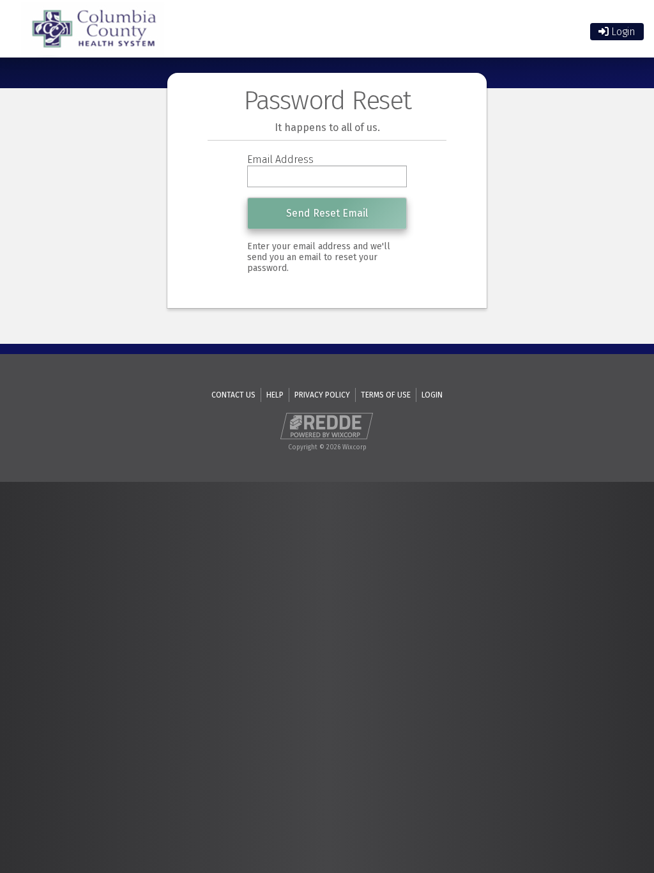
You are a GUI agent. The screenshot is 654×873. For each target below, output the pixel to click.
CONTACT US (233, 394)
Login (622, 32)
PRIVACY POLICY (322, 394)
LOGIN (432, 394)
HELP (275, 394)
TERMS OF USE (386, 394)
